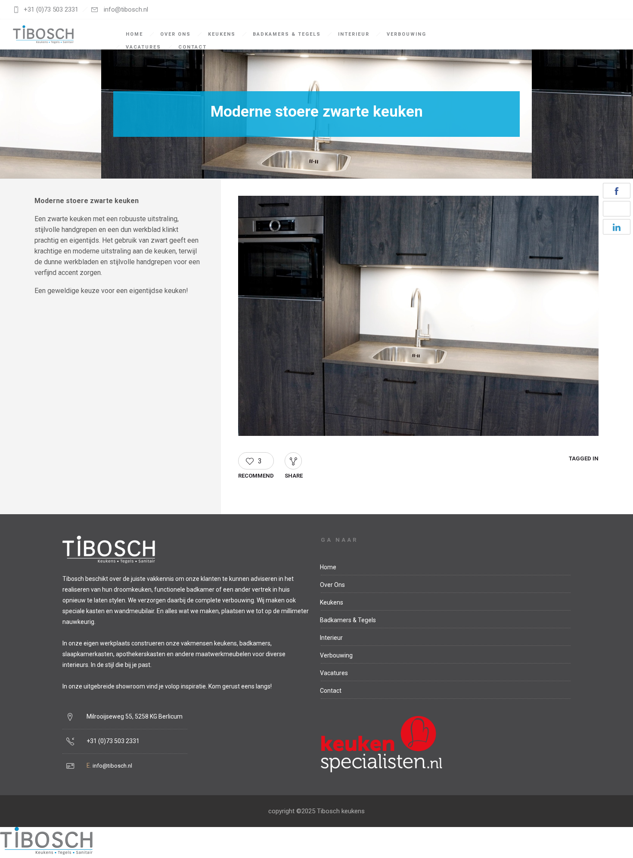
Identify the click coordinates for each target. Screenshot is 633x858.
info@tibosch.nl (112, 765)
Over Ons (175, 34)
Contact (192, 47)
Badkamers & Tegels (287, 34)
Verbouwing (406, 34)
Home (134, 34)
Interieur (353, 34)
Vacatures (143, 47)
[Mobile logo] (46, 852)
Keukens (222, 34)
